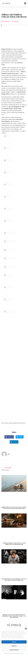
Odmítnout (14, 646)
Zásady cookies (7, 653)
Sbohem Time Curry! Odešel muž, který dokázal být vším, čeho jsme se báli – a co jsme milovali (14, 616)
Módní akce (15, 21)
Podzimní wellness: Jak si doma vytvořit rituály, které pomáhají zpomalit (14, 543)
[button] (26, 628)
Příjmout (14, 642)
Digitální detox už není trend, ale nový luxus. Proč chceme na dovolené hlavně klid (14, 507)
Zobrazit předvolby (14, 650)
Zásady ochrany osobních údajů (17, 653)
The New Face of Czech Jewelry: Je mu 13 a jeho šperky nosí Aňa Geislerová (14, 579)
